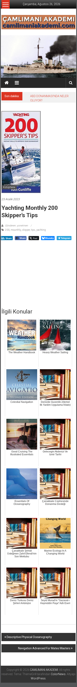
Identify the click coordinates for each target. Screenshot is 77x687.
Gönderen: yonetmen (16, 225)
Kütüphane (9, 187)
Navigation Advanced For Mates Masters (44, 648)
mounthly (16, 229)
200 (7, 229)
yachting (41, 229)
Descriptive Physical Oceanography (29, 637)
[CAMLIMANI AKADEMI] (6, 83)
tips (33, 229)
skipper (26, 229)
